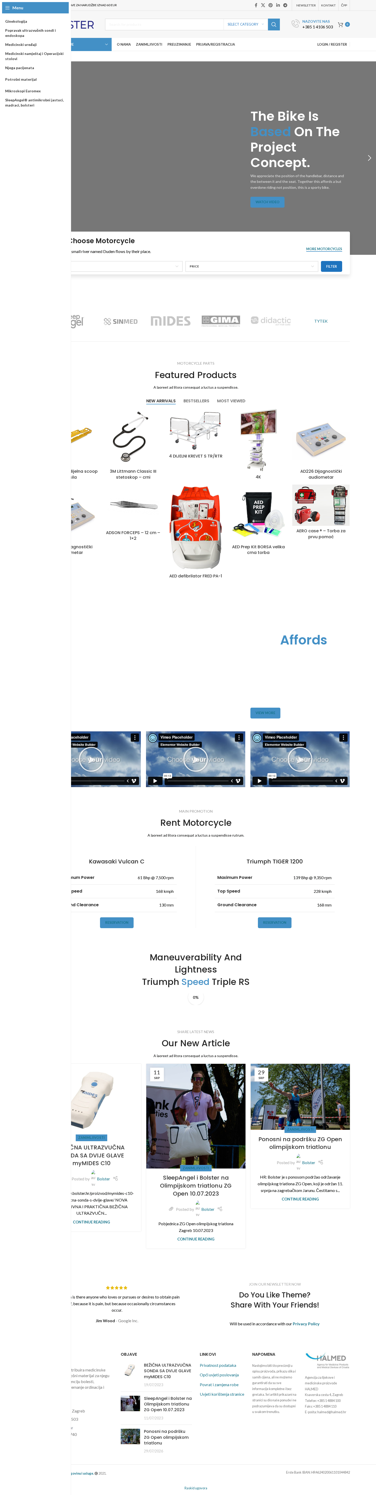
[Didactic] (271, 321)
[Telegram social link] (285, 5)
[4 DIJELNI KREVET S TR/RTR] (195, 430)
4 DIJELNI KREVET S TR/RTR (195, 456)
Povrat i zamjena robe (219, 1384)
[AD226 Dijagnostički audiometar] (321, 437)
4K (258, 477)
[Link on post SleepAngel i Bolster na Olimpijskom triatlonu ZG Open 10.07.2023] (195, 1116)
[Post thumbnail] (130, 1375)
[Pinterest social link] (270, 5)
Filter (331, 266)
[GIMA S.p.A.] (221, 321)
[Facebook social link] (256, 5)
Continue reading (91, 1222)
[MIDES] (171, 321)
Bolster (103, 1178)
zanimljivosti (91, 1137)
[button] (369, 158)
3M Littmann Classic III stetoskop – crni (133, 474)
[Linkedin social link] (277, 5)
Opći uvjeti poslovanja (219, 1374)
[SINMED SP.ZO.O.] (121, 321)
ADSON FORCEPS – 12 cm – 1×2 (133, 535)
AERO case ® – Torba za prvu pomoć (321, 534)
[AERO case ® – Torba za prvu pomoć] (321, 505)
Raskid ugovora (196, 1488)
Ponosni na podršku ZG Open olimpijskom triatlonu (300, 1143)
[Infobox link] (312, 24)
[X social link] (263, 5)
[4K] (258, 440)
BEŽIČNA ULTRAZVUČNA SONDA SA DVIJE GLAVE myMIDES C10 (91, 1155)
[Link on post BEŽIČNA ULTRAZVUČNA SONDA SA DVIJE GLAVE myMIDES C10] (91, 1101)
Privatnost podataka (218, 1365)
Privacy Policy (306, 1323)
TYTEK (321, 320)
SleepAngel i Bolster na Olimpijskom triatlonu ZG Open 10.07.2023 (196, 1186)
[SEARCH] (274, 24)
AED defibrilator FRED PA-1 (195, 576)
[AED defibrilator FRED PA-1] (195, 528)
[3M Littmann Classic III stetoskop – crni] (133, 437)
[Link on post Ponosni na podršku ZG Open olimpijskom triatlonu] (300, 1097)
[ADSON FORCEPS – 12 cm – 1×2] (133, 506)
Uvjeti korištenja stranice (222, 1394)
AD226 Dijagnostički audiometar (321, 474)
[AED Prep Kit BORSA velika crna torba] (258, 513)
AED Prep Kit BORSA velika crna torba (258, 549)
